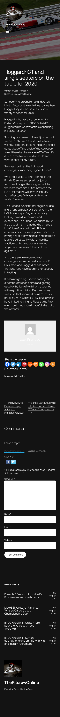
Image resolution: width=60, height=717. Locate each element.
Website (8, 540)
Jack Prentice (20, 90)
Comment (9, 478)
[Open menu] (7, 32)
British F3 (8, 94)
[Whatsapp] (41, 364)
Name (7, 514)
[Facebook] (7, 364)
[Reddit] (30, 364)
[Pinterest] (24, 364)
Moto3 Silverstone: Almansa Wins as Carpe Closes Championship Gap (21, 610)
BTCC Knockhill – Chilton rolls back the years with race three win (22, 625)
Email (7, 527)
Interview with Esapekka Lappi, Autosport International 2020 (14, 407)
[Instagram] (47, 364)
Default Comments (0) (14, 450)
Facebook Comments (36, 450)
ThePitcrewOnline (15, 24)
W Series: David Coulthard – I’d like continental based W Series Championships (41, 406)
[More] (52, 364)
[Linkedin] (18, 364)
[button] (8, 461)
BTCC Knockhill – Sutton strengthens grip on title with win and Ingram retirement (24, 640)
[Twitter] (13, 364)
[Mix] (35, 364)
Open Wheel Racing (22, 94)
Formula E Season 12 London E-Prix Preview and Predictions (23, 596)
